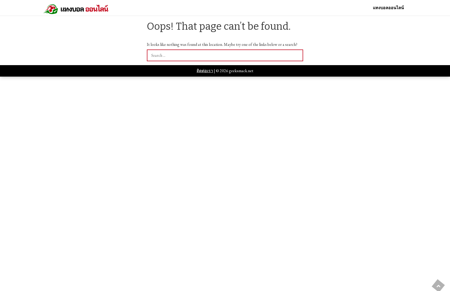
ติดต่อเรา (205, 70)
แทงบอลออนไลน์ (388, 7)
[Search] (297, 55)
